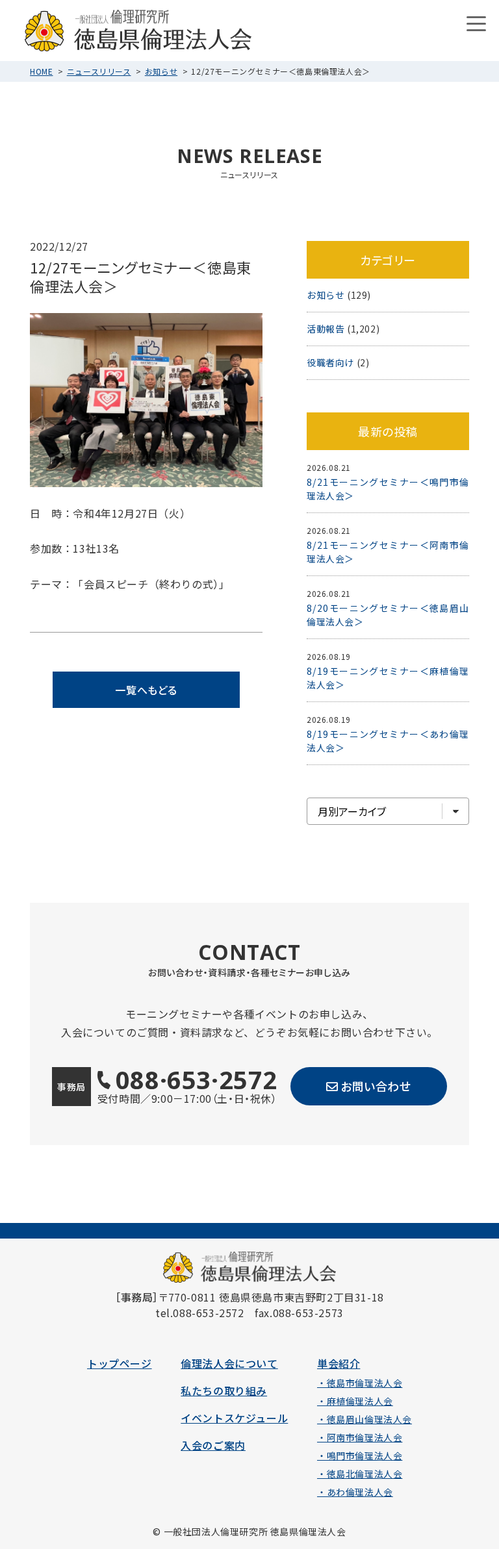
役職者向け (330, 362)
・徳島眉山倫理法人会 (364, 1419)
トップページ (119, 1363)
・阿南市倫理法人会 (359, 1437)
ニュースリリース (99, 71)
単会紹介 (338, 1363)
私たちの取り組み (224, 1390)
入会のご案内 (213, 1445)
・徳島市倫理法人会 (359, 1382)
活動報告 (325, 328)
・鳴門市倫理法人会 (359, 1455)
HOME (41, 71)
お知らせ (161, 71)
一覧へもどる (146, 690)
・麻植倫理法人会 (355, 1400)
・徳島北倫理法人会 (359, 1473)
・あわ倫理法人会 (355, 1491)
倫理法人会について (229, 1363)
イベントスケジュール (234, 1418)
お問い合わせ (375, 1085)
